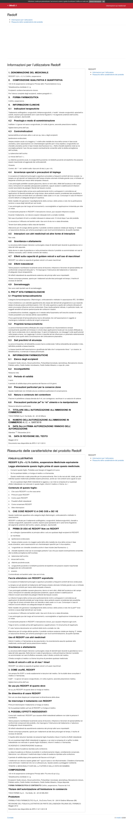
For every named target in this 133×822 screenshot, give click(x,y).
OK (103, 1)
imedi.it (119, 817)
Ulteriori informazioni (95, 1)
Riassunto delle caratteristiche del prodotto (27, 22)
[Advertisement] (66, 41)
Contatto (10, 817)
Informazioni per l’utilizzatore (22, 20)
